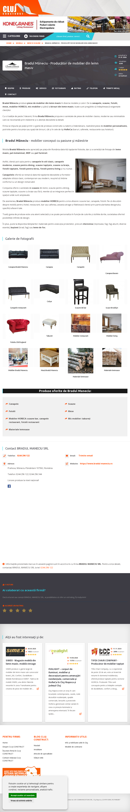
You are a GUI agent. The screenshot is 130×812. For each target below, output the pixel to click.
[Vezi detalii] (38, 688)
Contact (12, 94)
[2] (11, 610)
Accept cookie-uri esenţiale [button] (23, 795)
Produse (26, 88)
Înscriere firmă (36, 36)
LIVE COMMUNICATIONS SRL (83, 800)
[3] (17, 610)
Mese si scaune (33, 43)
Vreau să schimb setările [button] (21, 800)
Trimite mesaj (112, 88)
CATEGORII (14, 36)
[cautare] (87, 36)
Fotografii (60, 88)
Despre (10, 88)
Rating (77, 88)
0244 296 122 (46, 567)
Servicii (42, 88)
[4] (24, 610)
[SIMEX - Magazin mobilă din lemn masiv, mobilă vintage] (15, 651)
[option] (65, 24)
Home (8, 43)
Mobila (19, 43)
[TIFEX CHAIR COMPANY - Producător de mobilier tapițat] (100, 651)
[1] (5, 610)
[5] (30, 610)
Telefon (93, 88)
